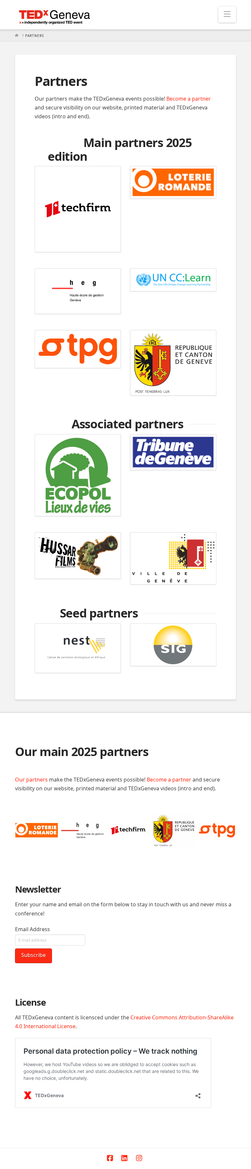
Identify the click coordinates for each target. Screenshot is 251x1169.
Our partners (31, 779)
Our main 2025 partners (81, 751)
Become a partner (188, 98)
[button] (227, 15)
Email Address (32, 929)
